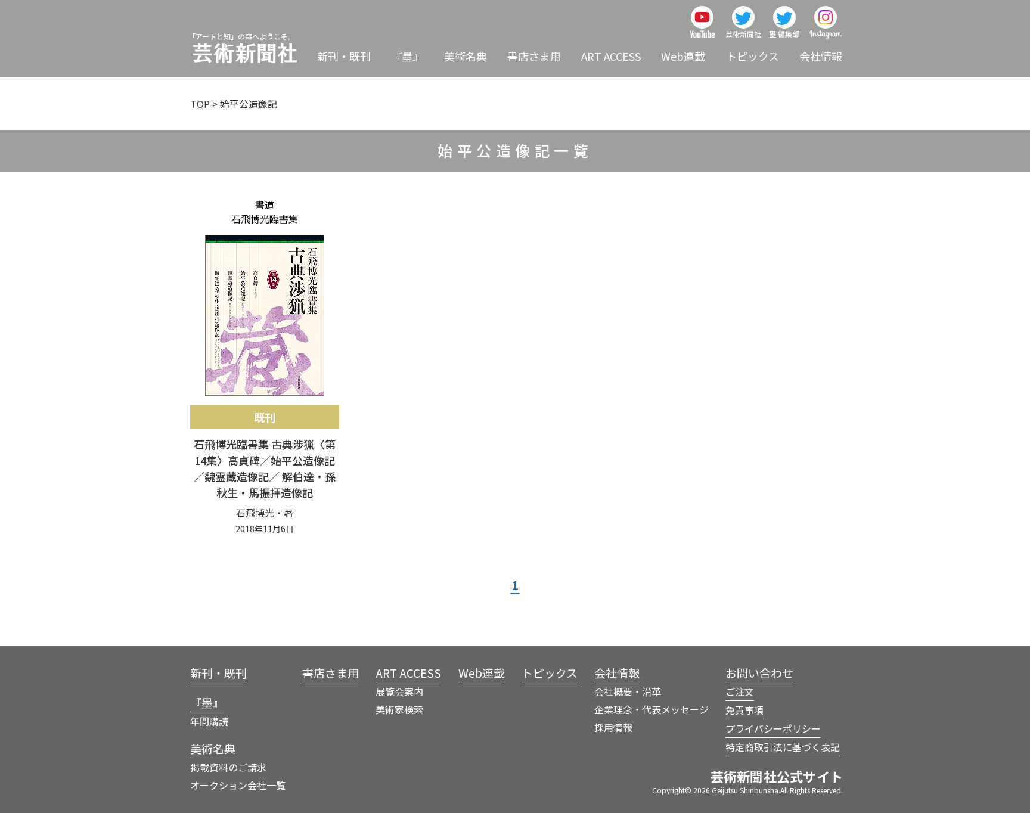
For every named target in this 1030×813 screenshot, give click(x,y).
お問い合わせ (759, 673)
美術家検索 (399, 709)
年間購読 (209, 721)
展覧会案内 (399, 691)
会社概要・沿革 (627, 691)
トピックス (752, 56)
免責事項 (744, 710)
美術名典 (465, 56)
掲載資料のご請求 (228, 767)
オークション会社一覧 (238, 785)
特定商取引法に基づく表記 (782, 747)
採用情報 (613, 727)
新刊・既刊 (344, 56)
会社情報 (820, 56)
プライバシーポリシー (773, 728)
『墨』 (407, 56)
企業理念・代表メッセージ (651, 709)
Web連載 (683, 56)
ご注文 (739, 691)
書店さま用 (534, 56)
